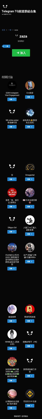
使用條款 (25, 416)
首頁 (3, 30)
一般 (9, 30)
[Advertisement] (21, 63)
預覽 (11, 99)
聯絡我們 (17, 416)
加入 (22, 53)
